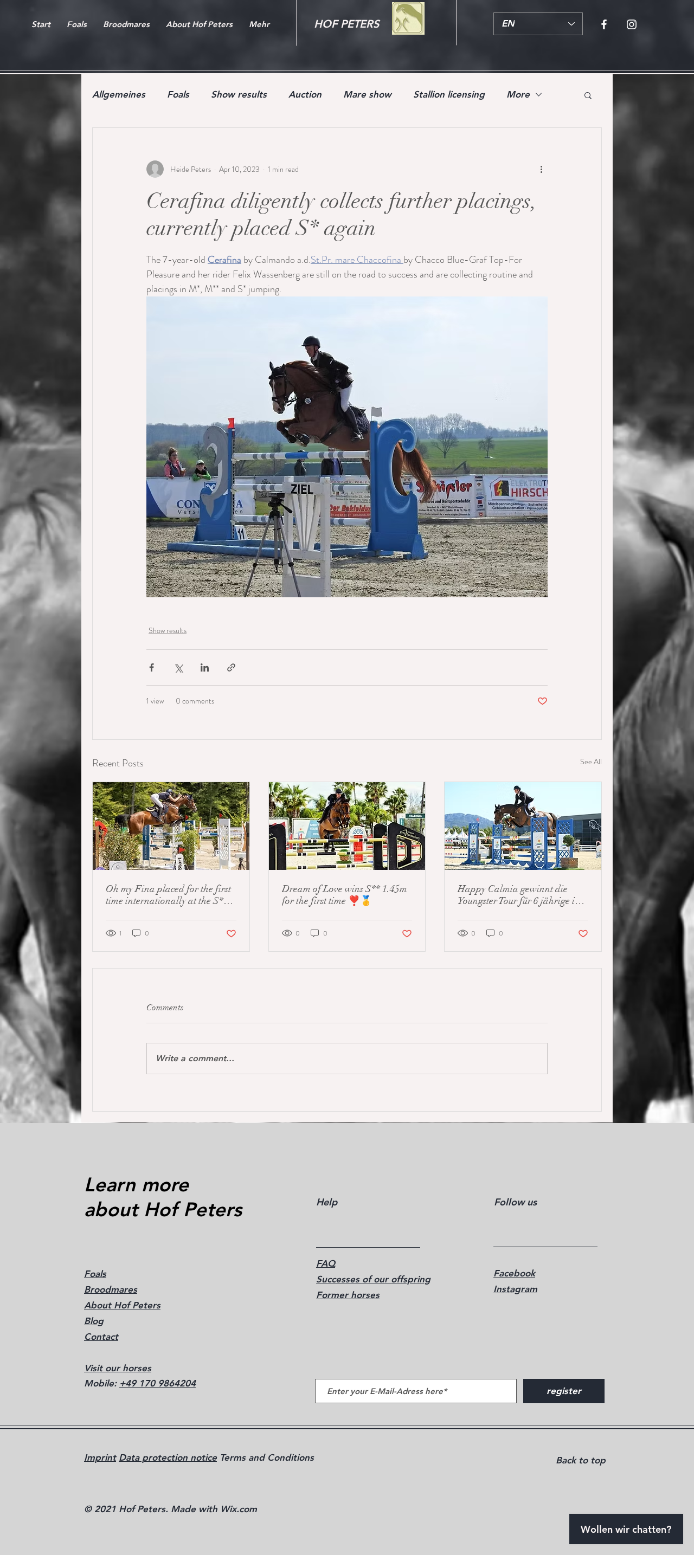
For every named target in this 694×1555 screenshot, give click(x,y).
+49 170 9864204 (157, 1383)
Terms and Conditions (265, 1457)
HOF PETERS (346, 23)
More (518, 94)
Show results (239, 94)
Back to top (581, 1460)
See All (591, 761)
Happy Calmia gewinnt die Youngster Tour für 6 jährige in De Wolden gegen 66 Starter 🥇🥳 (522, 895)
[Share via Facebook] (151, 667)
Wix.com (238, 1509)
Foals (178, 94)
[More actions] (541, 169)
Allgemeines (118, 94)
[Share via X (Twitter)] (178, 667)
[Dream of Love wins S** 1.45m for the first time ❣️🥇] (347, 826)
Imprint (100, 1457)
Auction (305, 94)
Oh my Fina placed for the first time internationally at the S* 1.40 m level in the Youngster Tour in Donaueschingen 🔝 (168, 895)
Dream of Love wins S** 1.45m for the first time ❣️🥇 (344, 895)
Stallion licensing (449, 94)
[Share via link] (231, 667)
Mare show (367, 94)
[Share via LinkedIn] (205, 667)
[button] (588, 95)
